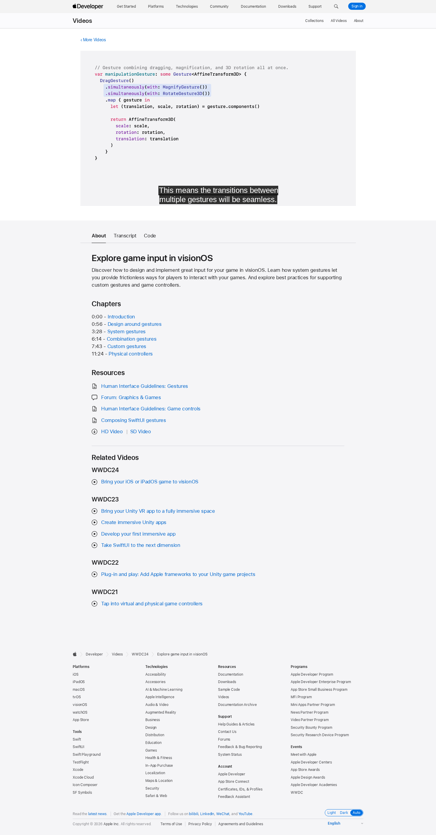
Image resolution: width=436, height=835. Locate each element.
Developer (94, 654)
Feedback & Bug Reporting (240, 747)
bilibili (193, 814)
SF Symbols (82, 792)
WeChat (222, 814)
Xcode (78, 770)
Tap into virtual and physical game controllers (152, 604)
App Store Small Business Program (319, 690)
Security (152, 788)
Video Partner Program (309, 720)
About (358, 21)
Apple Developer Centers (311, 762)
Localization (155, 773)
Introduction (121, 317)
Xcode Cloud (83, 777)
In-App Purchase (159, 765)
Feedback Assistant (234, 797)
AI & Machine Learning (163, 690)
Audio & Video (156, 705)
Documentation (230, 674)
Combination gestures (132, 339)
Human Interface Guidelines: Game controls (151, 409)
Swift (77, 739)
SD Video (140, 431)
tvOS (77, 697)
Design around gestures (135, 324)
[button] (336, 6)
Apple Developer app (143, 814)
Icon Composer (85, 785)
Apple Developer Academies (314, 785)
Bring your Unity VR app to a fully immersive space (158, 511)
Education (153, 743)
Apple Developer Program (312, 674)
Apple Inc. (112, 824)
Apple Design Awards (308, 777)
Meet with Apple (303, 755)
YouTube (245, 814)
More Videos (94, 39)
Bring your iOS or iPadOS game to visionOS (149, 482)
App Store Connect (233, 782)
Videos (82, 20)
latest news (97, 814)
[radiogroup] (344, 812)
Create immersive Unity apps (133, 522)
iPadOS (79, 682)
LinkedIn (207, 814)
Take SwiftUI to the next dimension (140, 545)
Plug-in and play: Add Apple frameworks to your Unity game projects (178, 574)
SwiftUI (78, 747)
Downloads (227, 682)
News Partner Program (309, 712)
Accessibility (155, 674)
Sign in (356, 6)
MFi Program (301, 697)
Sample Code (229, 690)
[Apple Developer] (88, 6)
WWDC (297, 792)
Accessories (155, 682)
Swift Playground (87, 755)
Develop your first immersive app (138, 534)
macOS (79, 690)
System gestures (126, 331)
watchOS (80, 712)
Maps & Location (159, 781)
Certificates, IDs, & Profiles (240, 789)
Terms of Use (171, 824)
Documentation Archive (237, 705)
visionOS (80, 705)
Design (151, 728)
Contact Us (227, 732)
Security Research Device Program (320, 735)
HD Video (111, 431)
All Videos (339, 21)
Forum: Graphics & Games (131, 397)
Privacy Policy (200, 824)
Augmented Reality (160, 712)
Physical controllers (131, 354)
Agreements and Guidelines (240, 824)
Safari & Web (156, 796)
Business (152, 720)
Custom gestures (126, 346)
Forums (224, 739)
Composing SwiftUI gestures (133, 420)
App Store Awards (305, 770)
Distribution (154, 735)
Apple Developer (231, 774)
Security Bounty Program (311, 728)
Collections (314, 21)
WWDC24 (140, 654)
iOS (76, 674)
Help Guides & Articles (236, 724)
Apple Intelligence (159, 697)
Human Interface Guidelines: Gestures (144, 386)
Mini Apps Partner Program (313, 705)
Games (151, 750)
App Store (81, 720)
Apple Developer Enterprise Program (321, 682)
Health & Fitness (158, 758)
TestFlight (81, 762)
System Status (229, 755)
